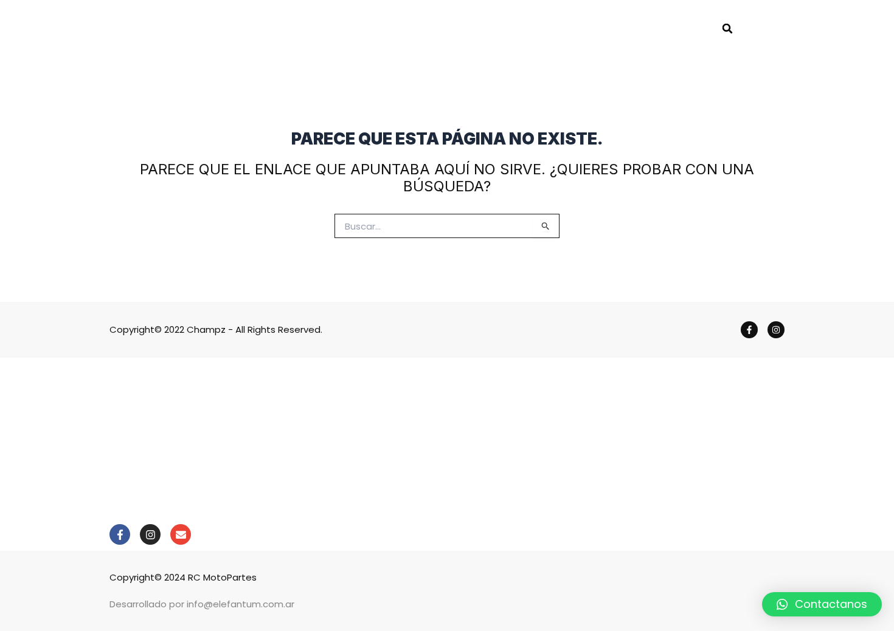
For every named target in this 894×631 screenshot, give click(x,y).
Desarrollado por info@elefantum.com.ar (201, 604)
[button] (727, 28)
